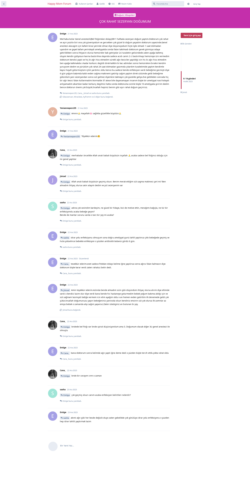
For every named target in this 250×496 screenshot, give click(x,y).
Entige (66, 113)
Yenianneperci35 (71, 136)
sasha (66, 237)
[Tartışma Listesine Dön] (3, 3)
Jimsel (66, 290)
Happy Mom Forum (59, 3)
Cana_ (66, 264)
